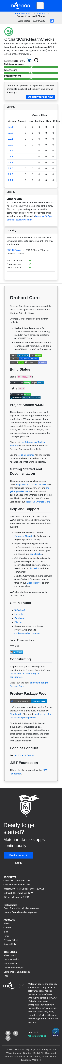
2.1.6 (10, 168)
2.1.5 (10, 174)
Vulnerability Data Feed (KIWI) (18, 893)
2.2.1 (10, 139)
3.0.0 (10, 133)
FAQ (5, 976)
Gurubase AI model (24, 536)
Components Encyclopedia (16, 972)
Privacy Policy (10, 940)
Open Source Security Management (21, 908)
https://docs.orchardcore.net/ (31, 484)
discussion (34, 568)
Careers (7, 927)
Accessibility (9, 944)
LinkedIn (18, 614)
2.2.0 (10, 145)
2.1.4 (10, 180)
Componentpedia (22, 13)
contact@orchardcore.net (27, 633)
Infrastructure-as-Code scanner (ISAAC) (23, 889)
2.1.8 (10, 156)
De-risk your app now (40, 97)
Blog (5, 932)
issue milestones (26, 455)
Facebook (19, 618)
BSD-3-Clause (14, 250)
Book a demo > (18, 855)
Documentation (11, 959)
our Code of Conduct (24, 755)
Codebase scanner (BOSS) (16, 880)
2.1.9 (10, 151)
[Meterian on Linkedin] (8, 1038)
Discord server (34, 583)
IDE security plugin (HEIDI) (16, 897)
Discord (18, 622)
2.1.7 (10, 162)
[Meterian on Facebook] (15, 1033)
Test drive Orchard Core (38, 502)
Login (18, 863)
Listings (41, 13)
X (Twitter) (19, 610)
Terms (6, 936)
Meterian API (10, 963)
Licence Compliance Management (20, 912)
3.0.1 (10, 127)
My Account (9, 955)
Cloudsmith (15, 714)
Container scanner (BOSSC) (17, 884)
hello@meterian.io (37, 1036)
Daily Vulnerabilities (13, 968)
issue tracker (36, 554)
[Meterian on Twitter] (8, 1033)
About (6, 923)
